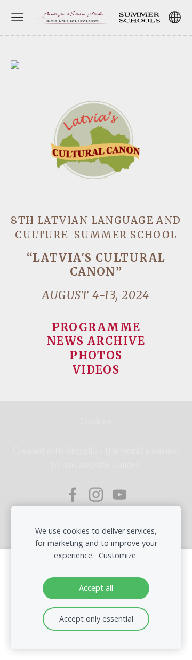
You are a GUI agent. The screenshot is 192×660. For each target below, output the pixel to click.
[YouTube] (119, 494)
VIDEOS (96, 370)
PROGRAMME (96, 327)
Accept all (96, 588)
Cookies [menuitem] (96, 421)
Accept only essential (96, 619)
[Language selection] (174, 17)
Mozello (82, 450)
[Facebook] (72, 494)
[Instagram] (96, 494)
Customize (117, 555)
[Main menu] (17, 17)
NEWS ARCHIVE (96, 341)
